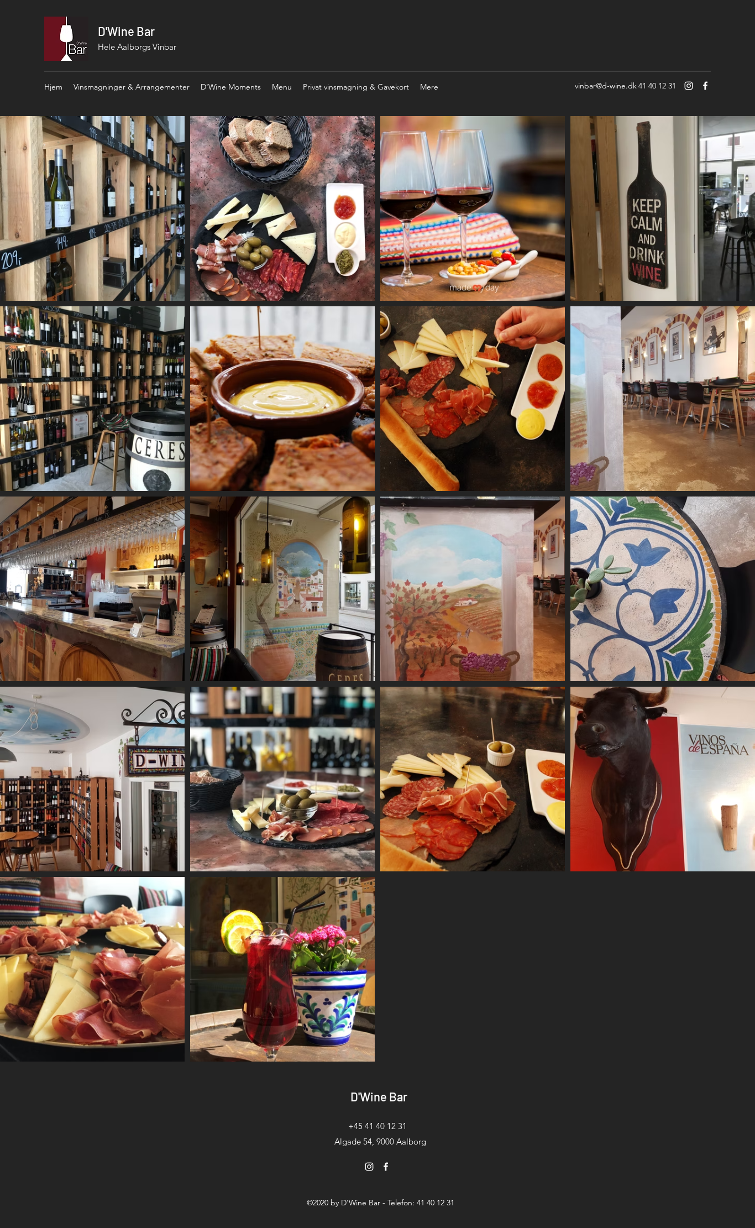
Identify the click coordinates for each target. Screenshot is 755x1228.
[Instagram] (688, 85)
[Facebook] (705, 85)
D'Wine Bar (126, 31)
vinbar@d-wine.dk (606, 86)
